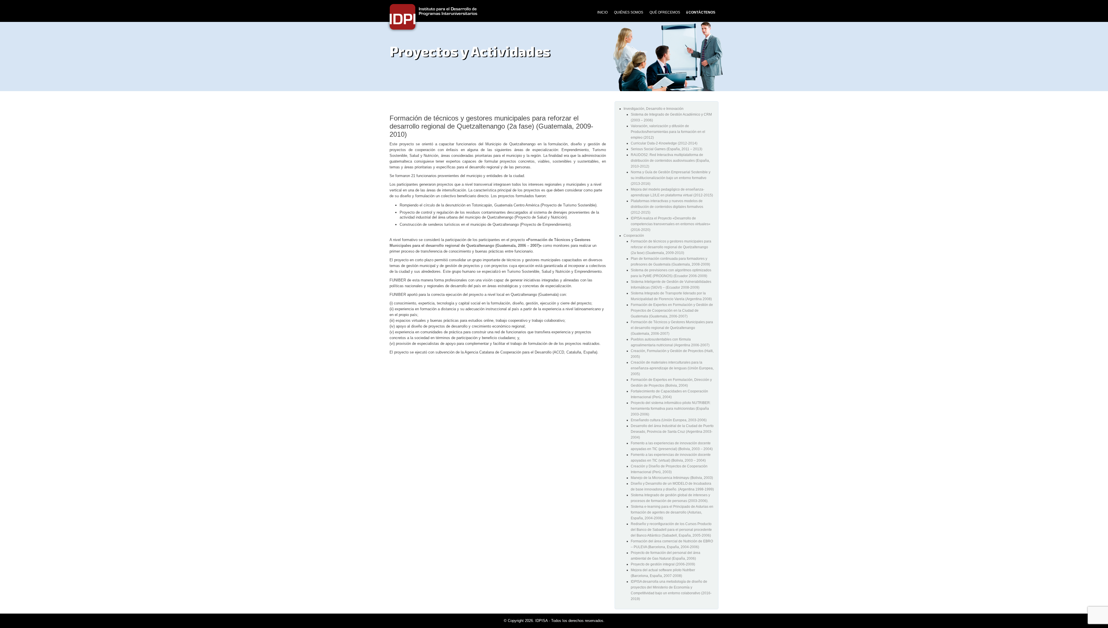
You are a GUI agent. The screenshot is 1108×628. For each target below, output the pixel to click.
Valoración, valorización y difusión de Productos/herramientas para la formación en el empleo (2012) (668, 132)
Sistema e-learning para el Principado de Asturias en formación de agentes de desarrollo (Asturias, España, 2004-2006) (672, 512)
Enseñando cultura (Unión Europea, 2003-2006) (669, 420)
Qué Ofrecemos (665, 12)
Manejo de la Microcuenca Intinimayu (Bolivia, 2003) (672, 478)
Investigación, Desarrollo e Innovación (654, 109)
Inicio (602, 12)
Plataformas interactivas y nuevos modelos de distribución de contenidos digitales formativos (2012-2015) (667, 207)
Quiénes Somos (628, 12)
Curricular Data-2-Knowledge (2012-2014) (664, 143)
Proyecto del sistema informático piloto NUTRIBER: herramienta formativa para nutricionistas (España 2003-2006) (671, 408)
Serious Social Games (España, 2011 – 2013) (666, 149)
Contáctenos (701, 12)
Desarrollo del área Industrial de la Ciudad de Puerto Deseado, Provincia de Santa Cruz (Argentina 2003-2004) (672, 431)
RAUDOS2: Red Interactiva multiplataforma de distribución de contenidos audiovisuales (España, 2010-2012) (670, 160)
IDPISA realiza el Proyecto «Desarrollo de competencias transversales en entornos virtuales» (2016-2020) (670, 224)
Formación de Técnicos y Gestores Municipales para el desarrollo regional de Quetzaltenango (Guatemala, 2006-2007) (672, 328)
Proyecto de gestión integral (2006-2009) (663, 564)
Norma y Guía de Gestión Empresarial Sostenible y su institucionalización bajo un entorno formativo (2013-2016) (670, 178)
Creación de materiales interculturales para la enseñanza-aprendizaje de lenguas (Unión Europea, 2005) (672, 368)
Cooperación (634, 236)
